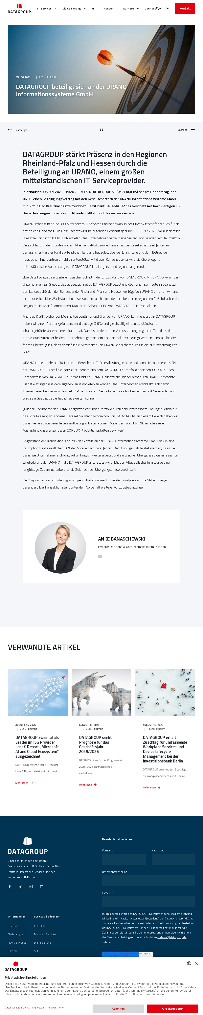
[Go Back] (101, 130)
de (167, 8)
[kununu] (20, 885)
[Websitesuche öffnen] (157, 8)
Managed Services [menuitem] (45, 934)
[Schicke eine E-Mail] (100, 557)
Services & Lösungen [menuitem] (47, 916)
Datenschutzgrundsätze (179, 918)
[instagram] (31, 885)
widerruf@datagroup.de (171, 937)
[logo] (28, 845)
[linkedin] (40, 885)
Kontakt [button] (185, 8)
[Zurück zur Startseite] (19, 8)
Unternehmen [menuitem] (17, 916)
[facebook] (11, 885)
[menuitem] (44, 8)
